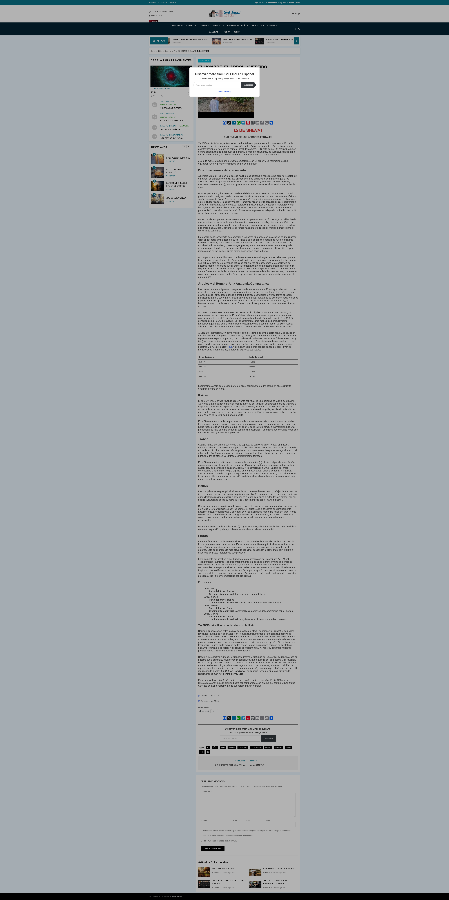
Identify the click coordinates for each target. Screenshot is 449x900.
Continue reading (224, 91)
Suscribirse (248, 85)
